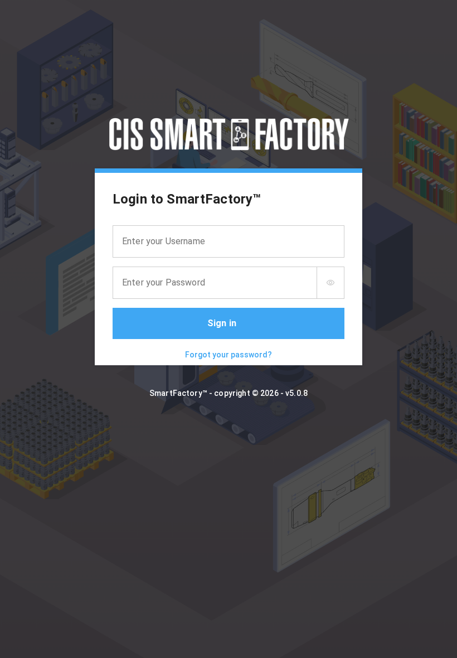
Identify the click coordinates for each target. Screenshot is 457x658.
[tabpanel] (228, 269)
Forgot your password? (228, 354)
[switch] (330, 283)
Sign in (221, 323)
